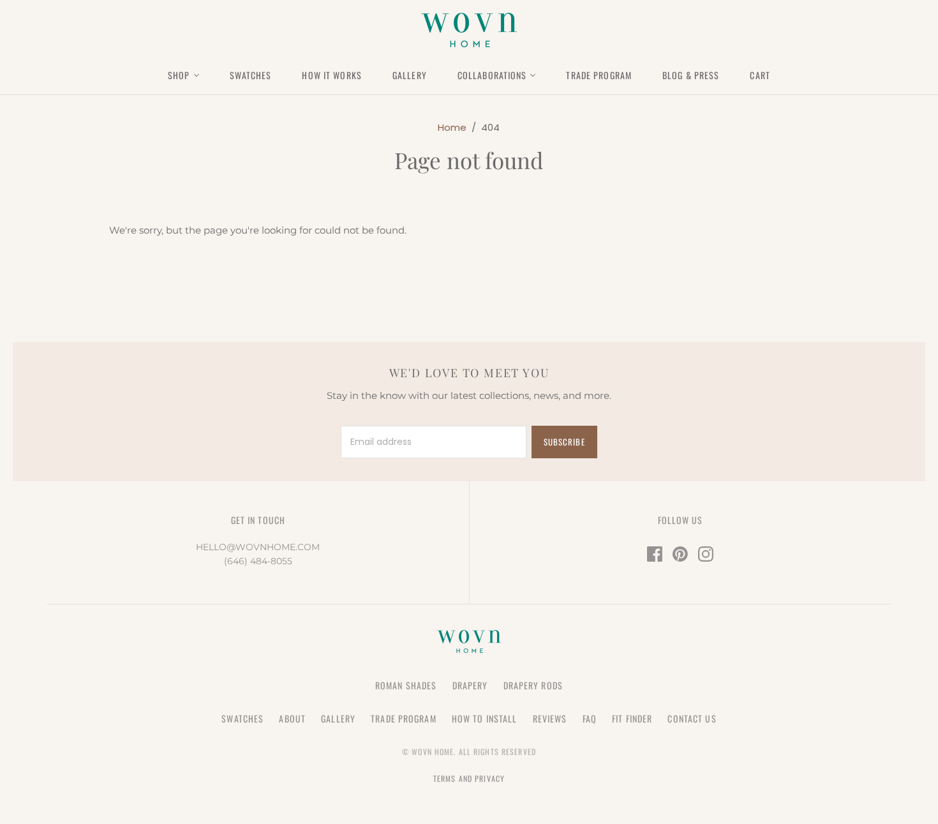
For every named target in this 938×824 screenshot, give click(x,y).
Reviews (550, 718)
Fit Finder (632, 718)
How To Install (484, 718)
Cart (760, 75)
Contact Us (691, 718)
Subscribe (564, 441)
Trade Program (599, 75)
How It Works (331, 75)
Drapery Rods (533, 685)
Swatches (251, 75)
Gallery (409, 75)
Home (452, 127)
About (292, 718)
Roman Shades (405, 685)
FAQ (590, 718)
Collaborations (492, 75)
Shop (179, 75)
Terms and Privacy (469, 778)
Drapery (470, 685)
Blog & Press (690, 75)
